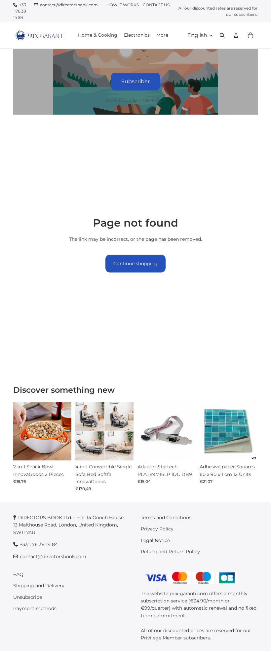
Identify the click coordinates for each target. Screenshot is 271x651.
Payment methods (35, 609)
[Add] (61, 450)
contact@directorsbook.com (69, 4)
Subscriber (135, 81)
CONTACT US (156, 4)
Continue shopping (135, 264)
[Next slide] (64, 431)
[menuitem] (162, 35)
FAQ (18, 574)
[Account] (236, 35)
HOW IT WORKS (122, 4)
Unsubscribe (27, 597)
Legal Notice (155, 540)
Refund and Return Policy (170, 552)
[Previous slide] (20, 431)
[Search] (222, 35)
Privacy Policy (157, 529)
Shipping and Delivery (38, 586)
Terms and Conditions (166, 518)
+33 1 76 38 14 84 (19, 11)
